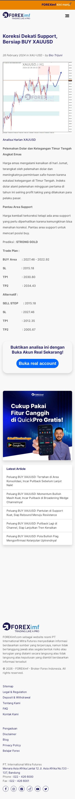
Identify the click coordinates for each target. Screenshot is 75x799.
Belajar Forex (11, 750)
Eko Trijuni (55, 55)
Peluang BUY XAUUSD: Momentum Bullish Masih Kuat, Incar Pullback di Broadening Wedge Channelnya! (37, 498)
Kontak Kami (11, 714)
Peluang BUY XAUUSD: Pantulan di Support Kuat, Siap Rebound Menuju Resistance (35, 513)
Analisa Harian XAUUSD (19, 139)
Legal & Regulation (15, 692)
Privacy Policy (12, 745)
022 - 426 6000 (23, 776)
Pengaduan (10, 728)
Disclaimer (9, 734)
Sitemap (8, 686)
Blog (6, 739)
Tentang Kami (11, 703)
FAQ (5, 708)
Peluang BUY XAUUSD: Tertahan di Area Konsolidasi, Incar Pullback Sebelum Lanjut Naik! (34, 481)
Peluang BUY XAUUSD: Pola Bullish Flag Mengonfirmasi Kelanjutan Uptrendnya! (32, 538)
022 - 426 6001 (19, 781)
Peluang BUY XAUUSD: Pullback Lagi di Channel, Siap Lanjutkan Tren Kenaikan (32, 525)
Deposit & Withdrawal (16, 697)
